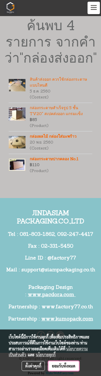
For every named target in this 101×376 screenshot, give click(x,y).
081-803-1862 (37, 234)
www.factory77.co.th (67, 307)
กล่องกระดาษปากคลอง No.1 (54, 159)
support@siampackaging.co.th (58, 270)
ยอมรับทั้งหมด (63, 365)
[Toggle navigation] (94, 8)
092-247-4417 (75, 234)
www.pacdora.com (52, 295)
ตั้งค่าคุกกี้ (33, 365)
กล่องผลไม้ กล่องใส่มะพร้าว (53, 137)
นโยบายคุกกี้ (46, 354)
